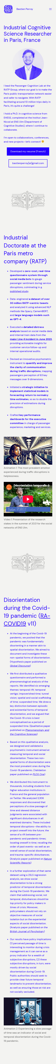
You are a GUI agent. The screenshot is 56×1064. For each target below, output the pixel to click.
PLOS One (38, 774)
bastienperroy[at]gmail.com (28, 163)
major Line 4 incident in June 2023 (31, 339)
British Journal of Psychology (27, 931)
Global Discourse (20, 665)
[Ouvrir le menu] (50, 9)
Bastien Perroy (24, 9)
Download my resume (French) (28, 151)
